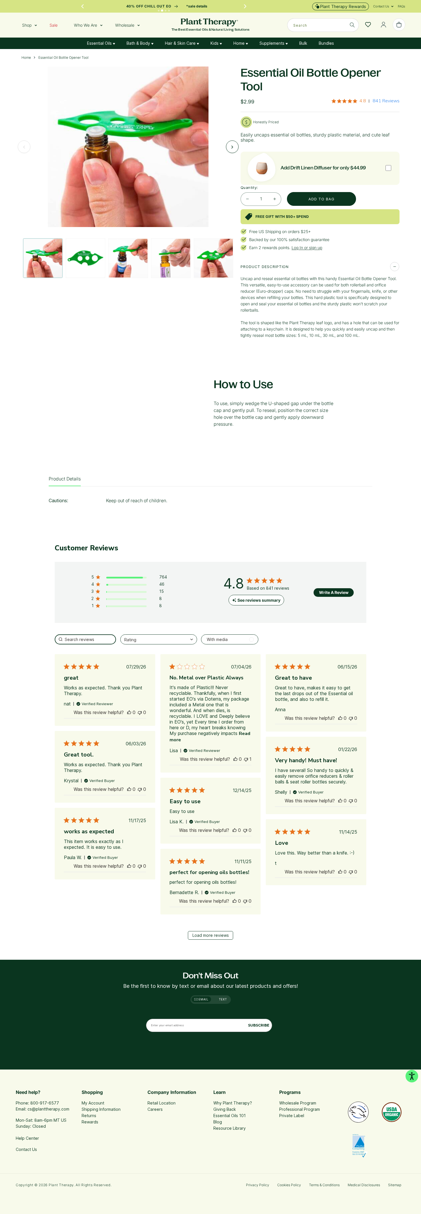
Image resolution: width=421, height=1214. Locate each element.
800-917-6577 (44, 1102)
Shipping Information (101, 1109)
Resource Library (229, 1128)
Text (223, 999)
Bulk (303, 43)
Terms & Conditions (324, 1185)
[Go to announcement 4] (169, 10)
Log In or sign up (307, 247)
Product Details (65, 479)
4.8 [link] (362, 100)
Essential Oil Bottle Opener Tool (63, 58)
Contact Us (26, 1149)
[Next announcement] (245, 6)
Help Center (27, 1138)
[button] (381, 6)
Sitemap (394, 1185)
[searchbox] (85, 639)
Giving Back (224, 1109)
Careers (155, 1109)
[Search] (352, 25)
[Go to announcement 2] (162, 10)
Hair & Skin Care (181, 43)
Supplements (272, 43)
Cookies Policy (289, 1185)
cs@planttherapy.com (48, 1109)
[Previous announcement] (82, 6)
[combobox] (323, 25)
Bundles (326, 43)
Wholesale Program (297, 1102)
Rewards (90, 1121)
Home (239, 43)
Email (203, 999)
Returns (89, 1115)
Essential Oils (100, 43)
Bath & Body (139, 43)
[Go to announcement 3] (165, 10)
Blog (217, 1121)
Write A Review (334, 592)
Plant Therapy (61, 1185)
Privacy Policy (257, 1185)
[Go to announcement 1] (159, 10)
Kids (215, 43)
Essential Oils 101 (229, 1115)
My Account (93, 1102)
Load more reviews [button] (210, 935)
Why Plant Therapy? (232, 1102)
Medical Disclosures (364, 1185)
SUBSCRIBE (258, 1025)
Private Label (291, 1115)
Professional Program (299, 1109)
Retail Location (161, 1102)
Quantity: (249, 187)
